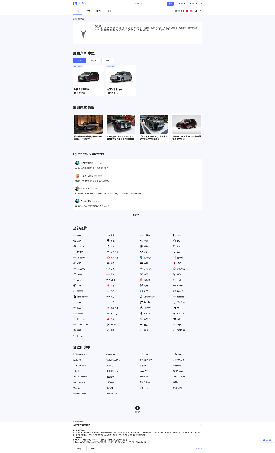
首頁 (74, 19)
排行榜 (98, 11)
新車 (77, 11)
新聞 (88, 11)
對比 (109, 11)
